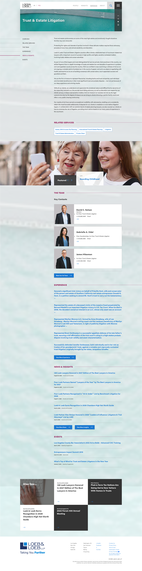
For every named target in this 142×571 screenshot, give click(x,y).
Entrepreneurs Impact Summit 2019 (68, 452)
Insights (84, 5)
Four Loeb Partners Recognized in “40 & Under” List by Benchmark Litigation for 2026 (87, 394)
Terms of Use (112, 547)
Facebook (98, 545)
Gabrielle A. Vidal (84, 231)
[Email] (118, 15)
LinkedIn (98, 543)
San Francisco (87, 545)
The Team (25, 47)
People (75, 5)
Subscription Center (114, 549)
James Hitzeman (84, 254)
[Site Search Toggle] (110, 5)
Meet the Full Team (62, 275)
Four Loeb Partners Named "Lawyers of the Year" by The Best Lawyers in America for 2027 (87, 383)
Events (25, 59)
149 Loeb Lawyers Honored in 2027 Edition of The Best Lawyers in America (84, 373)
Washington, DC (87, 543)
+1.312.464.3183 (81, 261)
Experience (26, 51)
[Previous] (67, 180)
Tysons (85, 547)
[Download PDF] (118, 24)
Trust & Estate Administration (64, 133)
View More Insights (83, 427)
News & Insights (28, 55)
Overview (25, 39)
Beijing (85, 549)
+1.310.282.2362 (81, 238)
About (102, 5)
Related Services (28, 43)
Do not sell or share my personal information (115, 554)
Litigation (108, 129)
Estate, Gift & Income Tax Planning (66, 129)
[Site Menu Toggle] (118, 5)
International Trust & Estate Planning (91, 129)
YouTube (98, 549)
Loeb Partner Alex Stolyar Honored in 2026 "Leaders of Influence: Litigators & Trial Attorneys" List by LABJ (88, 415)
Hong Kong (86, 551)
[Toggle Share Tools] (118, 18)
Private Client (80, 133)
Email (89, 216)
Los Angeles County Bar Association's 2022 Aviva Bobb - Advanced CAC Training (87, 442)
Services (93, 5)
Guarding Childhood (89, 178)
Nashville (72, 549)
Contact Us (112, 543)
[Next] (71, 180)
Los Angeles (73, 543)
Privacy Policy (112, 545)
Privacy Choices (113, 551)
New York (72, 545)
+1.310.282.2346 (81, 216)
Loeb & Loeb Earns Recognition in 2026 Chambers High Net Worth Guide (84, 405)
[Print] (118, 21)
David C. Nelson (84, 209)
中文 (39, 5)
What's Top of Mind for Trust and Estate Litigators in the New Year (81, 461)
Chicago (72, 547)
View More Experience (63, 357)
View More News (61, 427)
